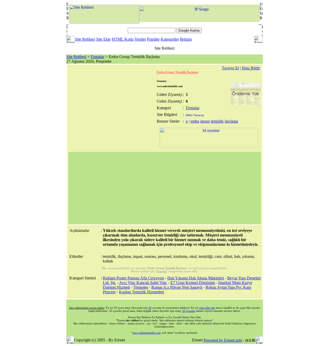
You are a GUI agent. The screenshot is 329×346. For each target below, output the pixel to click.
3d (149, 307)
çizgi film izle (207, 307)
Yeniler (140, 39)
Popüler (153, 39)
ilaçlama (231, 121)
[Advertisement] (164, 188)
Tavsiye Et (230, 68)
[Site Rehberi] (104, 22)
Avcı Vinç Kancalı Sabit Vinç (143, 282)
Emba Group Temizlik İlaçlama (177, 72)
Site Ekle (103, 39)
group (205, 121)
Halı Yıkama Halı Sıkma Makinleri (195, 278)
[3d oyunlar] (209, 146)
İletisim (186, 39)
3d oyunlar (188, 310)
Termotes (140, 287)
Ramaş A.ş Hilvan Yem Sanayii (176, 287)
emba (194, 121)
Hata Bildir (251, 68)
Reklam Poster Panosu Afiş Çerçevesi (133, 278)
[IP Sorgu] (199, 20)
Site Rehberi (85, 39)
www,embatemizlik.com (146, 332)
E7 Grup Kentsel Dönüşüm (192, 282)
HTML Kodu (123, 39)
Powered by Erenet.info (223, 340)
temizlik (217, 121)
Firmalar (97, 56)
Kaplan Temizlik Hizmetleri (141, 292)
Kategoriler (170, 39)
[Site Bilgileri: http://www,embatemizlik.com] (195, 115)
